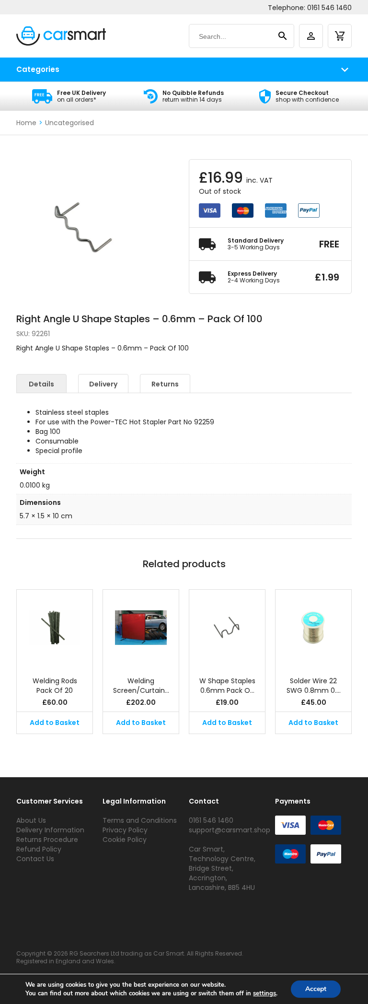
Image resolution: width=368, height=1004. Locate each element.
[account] (311, 36)
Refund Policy (38, 849)
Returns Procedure (47, 839)
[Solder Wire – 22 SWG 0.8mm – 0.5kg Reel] (313, 628)
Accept (315, 988)
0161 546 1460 (329, 7)
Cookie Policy (125, 839)
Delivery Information (50, 830)
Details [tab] (41, 384)
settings (264, 993)
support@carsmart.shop (229, 830)
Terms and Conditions (140, 820)
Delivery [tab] (103, 384)
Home (26, 123)
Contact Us (35, 859)
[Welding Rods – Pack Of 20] (54, 628)
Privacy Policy (125, 830)
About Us (31, 820)
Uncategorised (69, 123)
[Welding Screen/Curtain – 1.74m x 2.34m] (141, 628)
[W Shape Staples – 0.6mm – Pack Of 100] (227, 628)
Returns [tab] (165, 384)
